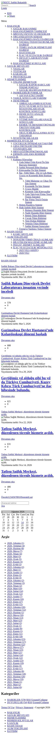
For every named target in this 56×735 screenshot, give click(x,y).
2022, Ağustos (16, 639)
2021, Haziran (16, 676)
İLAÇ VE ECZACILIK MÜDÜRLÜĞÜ (33, 247)
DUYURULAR (17, 702)
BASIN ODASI (15, 231)
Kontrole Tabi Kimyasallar (37, 191)
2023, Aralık (14, 596)
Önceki (4, 497)
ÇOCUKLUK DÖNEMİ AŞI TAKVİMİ (32, 143)
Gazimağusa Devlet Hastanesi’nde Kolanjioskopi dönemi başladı (27, 332)
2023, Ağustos (16, 607)
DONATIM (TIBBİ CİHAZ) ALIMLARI (33, 239)
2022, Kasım (15, 631)
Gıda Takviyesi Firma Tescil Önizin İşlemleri (38, 195)
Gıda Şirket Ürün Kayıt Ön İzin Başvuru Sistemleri (34, 163)
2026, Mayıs (14, 551)
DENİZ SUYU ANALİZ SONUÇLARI (31, 115)
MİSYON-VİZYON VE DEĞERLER (31, 34)
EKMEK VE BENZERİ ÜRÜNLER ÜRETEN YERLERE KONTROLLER (37, 127)
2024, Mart (14, 588)
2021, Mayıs (15, 679)
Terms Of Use (7, 707)
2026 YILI (24, 253)
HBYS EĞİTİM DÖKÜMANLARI (30, 151)
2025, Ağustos (15, 567)
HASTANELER (27, 52)
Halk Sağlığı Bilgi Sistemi (31, 207)
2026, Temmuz (16, 546)
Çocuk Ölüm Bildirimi (35, 218)
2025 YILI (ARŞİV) (29, 250)
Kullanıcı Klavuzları (22, 159)
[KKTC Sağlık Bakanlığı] (14, 2)
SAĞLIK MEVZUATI (18, 66)
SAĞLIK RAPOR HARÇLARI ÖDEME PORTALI (34, 86)
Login (4, 8)
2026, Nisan (14, 554)
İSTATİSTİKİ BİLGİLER (25, 138)
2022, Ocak (15, 658)
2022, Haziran (16, 644)
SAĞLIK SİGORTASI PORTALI (35, 90)
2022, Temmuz (16, 642)
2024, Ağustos (15, 580)
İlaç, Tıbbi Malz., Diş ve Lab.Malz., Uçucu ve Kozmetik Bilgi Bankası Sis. (36, 175)
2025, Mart (14, 570)
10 (20, 497)
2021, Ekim (14, 666)
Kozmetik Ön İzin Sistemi (37, 186)
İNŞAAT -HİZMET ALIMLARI (29, 245)
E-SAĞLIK (12, 157)
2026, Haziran (15, 548)
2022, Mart (14, 652)
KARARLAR (20, 74)
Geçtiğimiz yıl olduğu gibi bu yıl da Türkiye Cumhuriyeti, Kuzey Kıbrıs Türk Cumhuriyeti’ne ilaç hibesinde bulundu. (26, 384)
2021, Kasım (15, 663)
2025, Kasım (15, 562)
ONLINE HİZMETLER (25, 82)
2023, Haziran (15, 612)
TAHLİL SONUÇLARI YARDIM (29, 98)
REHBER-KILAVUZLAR (20, 141)
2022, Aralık (14, 628)
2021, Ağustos (15, 671)
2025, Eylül (14, 564)
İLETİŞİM (12, 255)
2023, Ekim (15, 602)
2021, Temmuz (16, 674)
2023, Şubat (14, 623)
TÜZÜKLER (19, 71)
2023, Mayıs (15, 615)
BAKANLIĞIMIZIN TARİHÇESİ (30, 31)
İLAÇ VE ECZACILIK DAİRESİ (35, 55)
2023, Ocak (14, 626)
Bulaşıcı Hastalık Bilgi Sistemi (39, 210)
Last (31, 497)
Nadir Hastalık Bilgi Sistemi (38, 213)
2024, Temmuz (16, 583)
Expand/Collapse (39, 700)
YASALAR (18, 68)
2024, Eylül (14, 578)
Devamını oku (8, 297)
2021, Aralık (15, 660)
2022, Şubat (15, 655)
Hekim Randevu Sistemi (30, 205)
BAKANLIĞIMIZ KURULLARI (29, 63)
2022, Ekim (15, 634)
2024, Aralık (14, 572)
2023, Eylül (15, 604)
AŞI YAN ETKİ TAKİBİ (31, 95)
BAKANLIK (13, 26)
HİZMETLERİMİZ (16, 79)
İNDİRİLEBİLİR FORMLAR (27, 93)
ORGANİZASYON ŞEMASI (27, 36)
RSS (9, 13)
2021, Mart (14, 684)
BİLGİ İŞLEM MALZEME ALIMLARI (32, 242)
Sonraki (25, 497)
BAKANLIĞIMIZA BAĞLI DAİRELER (33, 39)
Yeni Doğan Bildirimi (35, 221)
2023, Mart (14, 620)
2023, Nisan (15, 618)
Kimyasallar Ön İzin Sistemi (32, 170)
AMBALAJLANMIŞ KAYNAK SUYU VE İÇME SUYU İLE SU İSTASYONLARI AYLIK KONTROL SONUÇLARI (35, 107)
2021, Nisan (14, 682)
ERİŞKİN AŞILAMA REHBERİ (29, 154)
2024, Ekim (14, 575)
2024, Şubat (15, 591)
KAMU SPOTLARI (23, 234)
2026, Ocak (14, 559)
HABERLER (16, 700)
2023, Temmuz (16, 610)
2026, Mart (14, 556)
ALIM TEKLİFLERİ (17, 237)
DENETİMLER (21, 101)
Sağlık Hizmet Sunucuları (37, 226)
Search (32, 5)
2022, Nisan (15, 650)
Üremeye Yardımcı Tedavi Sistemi (35, 229)
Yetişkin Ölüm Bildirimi (36, 223)
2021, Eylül (15, 668)
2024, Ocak (15, 594)
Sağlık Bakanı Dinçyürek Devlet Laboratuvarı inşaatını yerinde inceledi (25, 287)
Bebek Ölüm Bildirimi (35, 215)
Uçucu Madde (32, 189)
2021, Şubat (14, 687)
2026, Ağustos (15, 543)
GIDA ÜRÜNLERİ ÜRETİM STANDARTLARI (27, 147)
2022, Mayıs (15, 647)
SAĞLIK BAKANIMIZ (25, 28)
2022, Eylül (15, 636)
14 (22, 522)
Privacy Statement (24, 707)
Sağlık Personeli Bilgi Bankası (33, 167)
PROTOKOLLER (22, 77)
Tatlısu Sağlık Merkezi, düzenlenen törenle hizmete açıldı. (27, 431)
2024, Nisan (14, 586)
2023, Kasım (15, 599)
